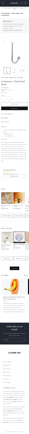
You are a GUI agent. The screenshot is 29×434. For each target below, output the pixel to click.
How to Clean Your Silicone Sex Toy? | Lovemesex (14, 298)
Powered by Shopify (18, 431)
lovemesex (12, 431)
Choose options (7, 215)
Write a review (14, 176)
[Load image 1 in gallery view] (7, 70)
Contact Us (5, 379)
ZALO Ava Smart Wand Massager (18, 206)
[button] (3, 3)
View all (14, 268)
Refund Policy (6, 372)
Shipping (2, 89)
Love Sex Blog (6, 382)
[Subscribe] (24, 340)
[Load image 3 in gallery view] (22, 70)
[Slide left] (11, 35)
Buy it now (14, 108)
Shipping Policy (7, 365)
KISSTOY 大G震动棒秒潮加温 (19, 245)
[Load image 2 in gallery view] (14, 70)
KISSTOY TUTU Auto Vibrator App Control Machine (6, 246)
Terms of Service (7, 375)
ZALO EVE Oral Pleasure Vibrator (6, 206)
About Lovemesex (7, 361)
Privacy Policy (6, 368)
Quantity (3, 95)
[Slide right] (18, 35)
